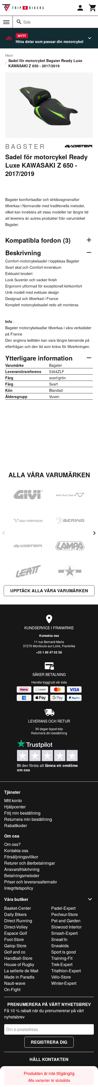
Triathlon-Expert (66, 971)
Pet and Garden (65, 921)
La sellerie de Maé (21, 971)
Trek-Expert (61, 964)
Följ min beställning (22, 813)
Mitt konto (13, 800)
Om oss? (12, 844)
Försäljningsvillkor (21, 857)
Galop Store (15, 946)
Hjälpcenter (15, 807)
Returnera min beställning (28, 819)
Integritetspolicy (18, 888)
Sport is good (63, 952)
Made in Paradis (19, 977)
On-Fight (12, 989)
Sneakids (60, 946)
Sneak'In (59, 939)
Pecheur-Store (64, 914)
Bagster (25, 146)
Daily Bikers (15, 914)
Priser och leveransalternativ (30, 882)
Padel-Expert (63, 908)
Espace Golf (15, 933)
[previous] (3, 533)
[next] (94, 533)
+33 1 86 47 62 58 (49, 652)
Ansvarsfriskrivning (21, 869)
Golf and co (14, 952)
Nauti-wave (14, 983)
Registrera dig (49, 1042)
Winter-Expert (63, 983)
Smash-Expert (64, 933)
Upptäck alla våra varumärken (49, 591)
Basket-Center (17, 908)
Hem (9, 55)
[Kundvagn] (93, 8)
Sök (27, 22)
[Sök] (19, 22)
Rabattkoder (15, 825)
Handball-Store (18, 958)
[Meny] (6, 22)
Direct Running (18, 921)
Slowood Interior (66, 927)
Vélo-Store (61, 977)
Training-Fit (61, 958)
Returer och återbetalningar (29, 863)
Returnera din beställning (49, 733)
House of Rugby (19, 964)
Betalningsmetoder (21, 875)
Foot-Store (14, 939)
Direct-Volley (16, 927)
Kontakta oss (49, 635)
